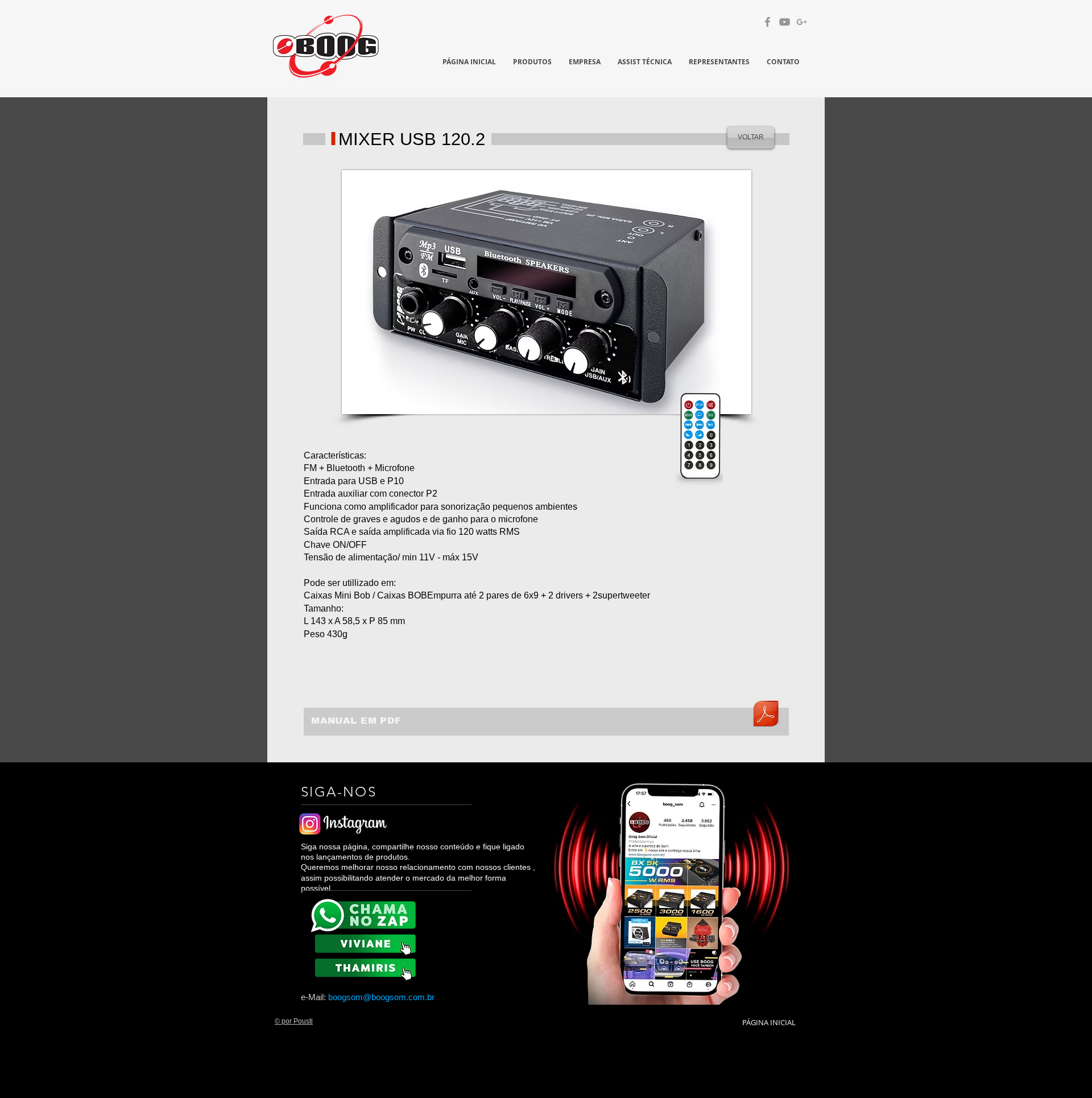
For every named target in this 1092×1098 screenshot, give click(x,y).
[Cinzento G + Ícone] (801, 21)
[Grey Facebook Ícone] (767, 21)
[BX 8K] (367, 966)
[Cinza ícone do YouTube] (784, 21)
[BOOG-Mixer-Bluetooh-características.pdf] (765, 715)
